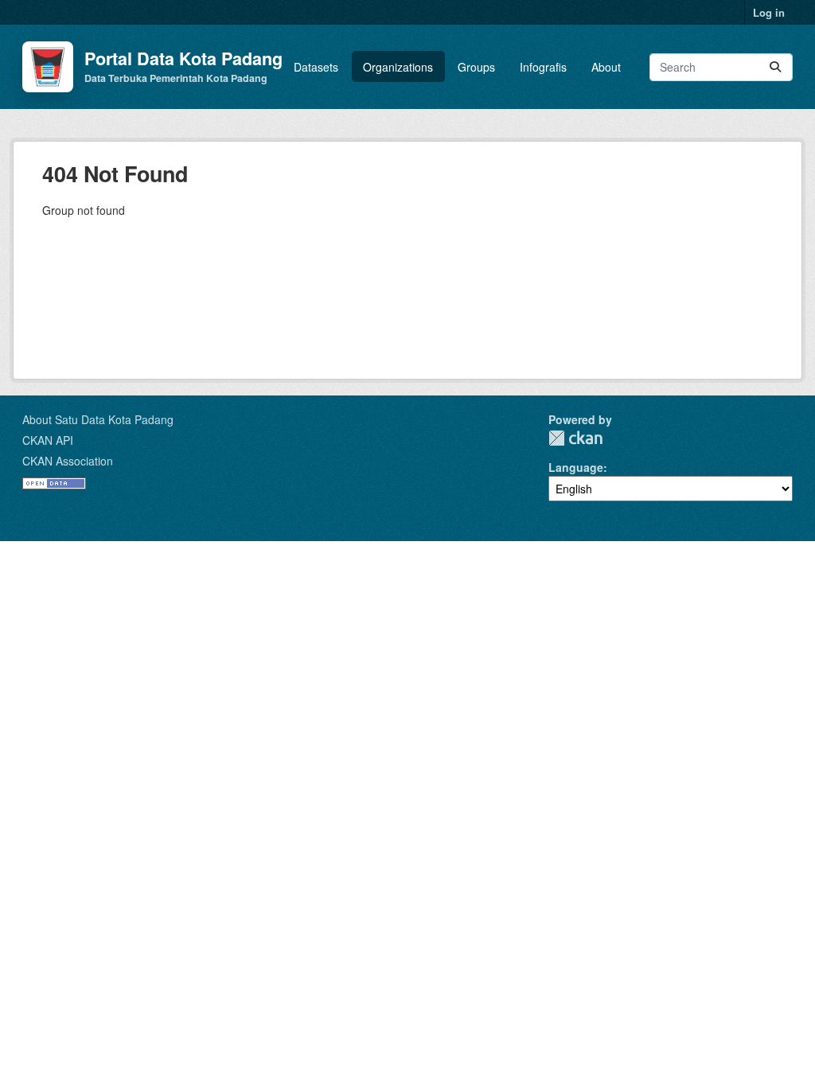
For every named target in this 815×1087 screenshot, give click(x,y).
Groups (476, 67)
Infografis (543, 67)
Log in (769, 12)
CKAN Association (67, 461)
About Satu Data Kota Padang (98, 419)
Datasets (316, 67)
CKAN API (47, 440)
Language (575, 467)
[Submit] (775, 67)
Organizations (398, 67)
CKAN (575, 438)
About (606, 67)
